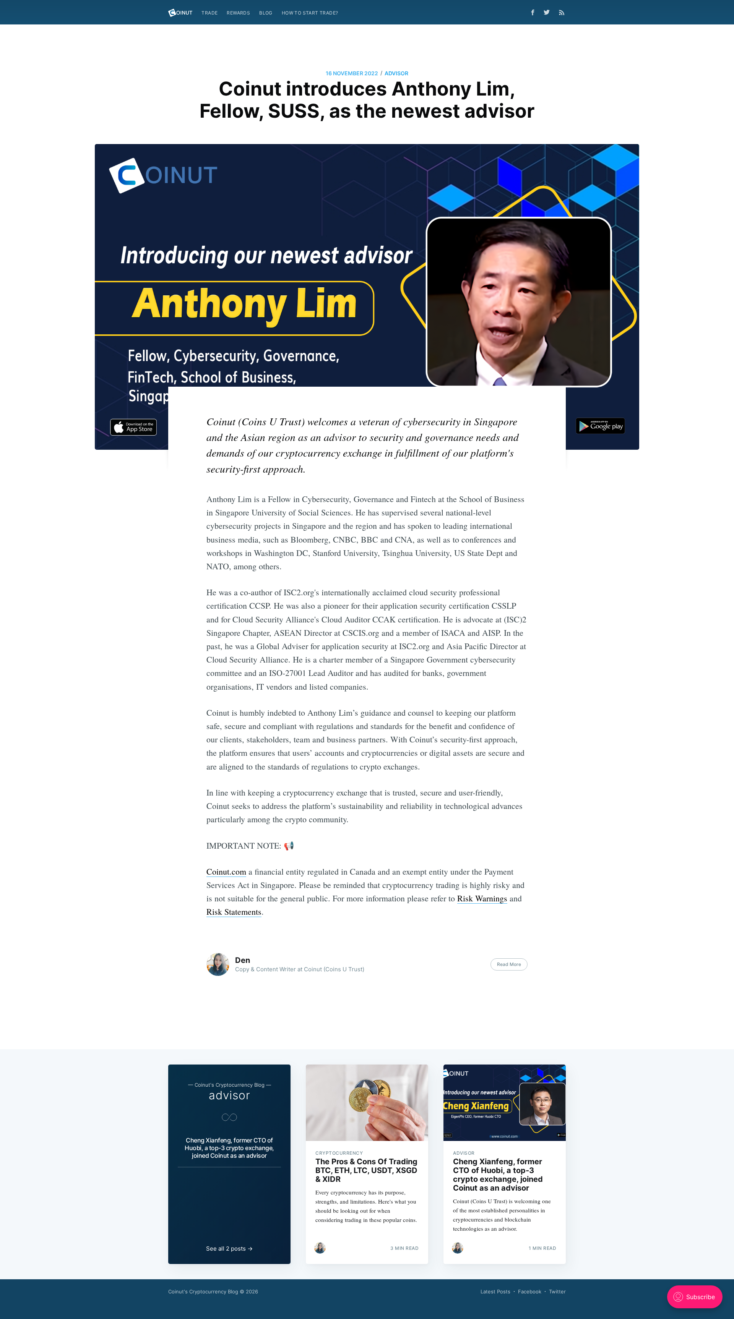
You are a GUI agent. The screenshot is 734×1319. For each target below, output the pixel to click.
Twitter (557, 1291)
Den (242, 960)
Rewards (238, 13)
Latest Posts (495, 1291)
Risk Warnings (482, 898)
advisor (396, 73)
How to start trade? (310, 13)
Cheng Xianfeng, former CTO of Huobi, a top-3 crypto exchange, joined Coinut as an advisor (229, 1147)
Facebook (529, 1291)
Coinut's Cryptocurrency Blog (203, 1291)
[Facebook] (532, 12)
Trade (209, 13)
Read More (509, 964)
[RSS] (562, 12)
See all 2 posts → (229, 1248)
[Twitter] (548, 12)
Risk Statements (233, 911)
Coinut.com (226, 871)
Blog (266, 13)
